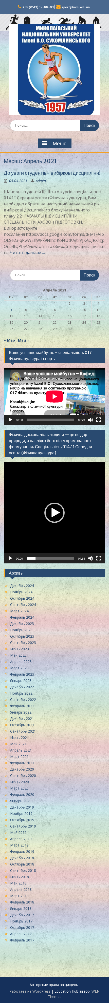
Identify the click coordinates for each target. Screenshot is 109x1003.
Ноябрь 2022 (21, 693)
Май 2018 (18, 883)
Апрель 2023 (21, 661)
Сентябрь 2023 (23, 642)
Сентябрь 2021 (23, 731)
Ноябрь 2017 (21, 921)
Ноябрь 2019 (21, 813)
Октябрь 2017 (22, 927)
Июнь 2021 (19, 737)
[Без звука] (90, 419)
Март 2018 (19, 895)
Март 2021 (19, 756)
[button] (54, 513)
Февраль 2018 (22, 902)
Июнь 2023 (19, 648)
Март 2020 (19, 788)
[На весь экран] (98, 419)
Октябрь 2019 (22, 819)
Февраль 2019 (22, 851)
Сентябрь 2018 (23, 870)
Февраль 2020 (22, 794)
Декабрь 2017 (22, 914)
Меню (59, 143)
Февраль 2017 (22, 940)
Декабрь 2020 (22, 769)
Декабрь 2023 (22, 623)
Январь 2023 (20, 680)
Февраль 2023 (22, 674)
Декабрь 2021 (22, 718)
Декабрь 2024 (22, 585)
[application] (54, 396)
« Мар (9, 340)
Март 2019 (19, 845)
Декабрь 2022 (22, 686)
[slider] (50, 558)
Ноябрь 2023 (21, 629)
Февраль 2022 (22, 705)
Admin (41, 180)
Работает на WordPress (29, 991)
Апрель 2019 (21, 838)
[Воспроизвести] (10, 419)
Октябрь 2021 (22, 724)
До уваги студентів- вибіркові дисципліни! (52, 173)
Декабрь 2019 (22, 807)
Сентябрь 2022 (23, 699)
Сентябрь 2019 (23, 826)
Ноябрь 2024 (21, 591)
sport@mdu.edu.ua (76, 7)
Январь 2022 (20, 712)
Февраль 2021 (22, 762)
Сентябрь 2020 (23, 775)
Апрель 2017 (21, 933)
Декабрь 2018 (22, 857)
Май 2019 (18, 832)
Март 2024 (19, 610)
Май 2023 (18, 655)
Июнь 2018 (19, 876)
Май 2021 (18, 743)
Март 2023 (19, 667)
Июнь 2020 (19, 781)
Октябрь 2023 (22, 636)
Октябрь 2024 (22, 598)
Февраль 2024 (22, 617)
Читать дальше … (27, 252)
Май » (23, 340)
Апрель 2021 (21, 750)
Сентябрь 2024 (23, 604)
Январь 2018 (20, 908)
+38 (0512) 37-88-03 (38, 7)
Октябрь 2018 (22, 864)
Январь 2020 (20, 800)
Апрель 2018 (21, 889)
